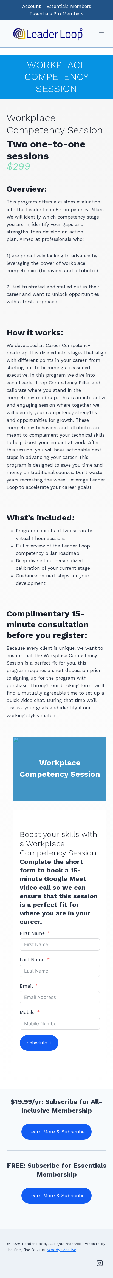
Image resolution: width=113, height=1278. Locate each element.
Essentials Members (68, 6)
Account (31, 6)
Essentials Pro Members (56, 13)
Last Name (32, 959)
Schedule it (39, 1042)
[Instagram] (99, 1263)
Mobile (27, 1012)
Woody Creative (61, 1249)
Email (26, 986)
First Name (32, 933)
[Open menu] (101, 34)
